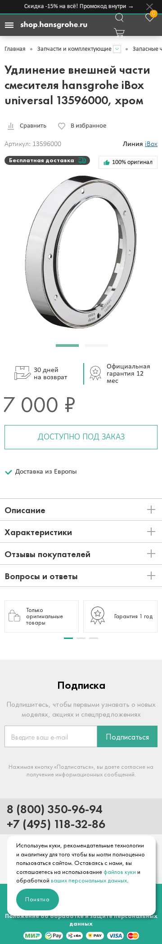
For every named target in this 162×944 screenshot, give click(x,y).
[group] (41, 616)
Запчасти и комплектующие (74, 49)
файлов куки (120, 872)
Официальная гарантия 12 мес (128, 374)
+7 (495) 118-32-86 (56, 824)
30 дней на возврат (50, 374)
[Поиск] (119, 17)
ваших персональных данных (89, 880)
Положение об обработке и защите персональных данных (81, 919)
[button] (67, 345)
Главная (15, 49)
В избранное (88, 126)
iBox (151, 144)
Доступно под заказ (81, 437)
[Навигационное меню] (9, 25)
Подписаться (127, 737)
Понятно (37, 899)
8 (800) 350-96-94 (54, 809)
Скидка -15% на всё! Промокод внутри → (78, 6)
